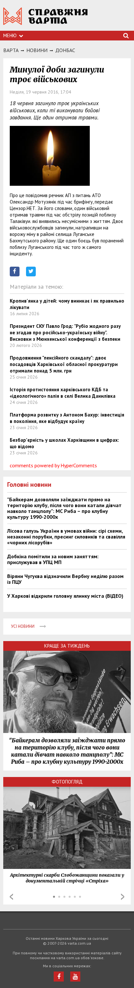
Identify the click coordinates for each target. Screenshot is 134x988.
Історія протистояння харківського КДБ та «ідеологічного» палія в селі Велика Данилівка (62, 392)
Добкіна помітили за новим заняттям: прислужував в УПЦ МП (53, 559)
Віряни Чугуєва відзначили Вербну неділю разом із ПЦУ (65, 579)
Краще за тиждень (67, 646)
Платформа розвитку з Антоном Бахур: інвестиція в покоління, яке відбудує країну (67, 418)
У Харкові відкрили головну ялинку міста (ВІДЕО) (65, 596)
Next (122, 897)
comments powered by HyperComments (53, 465)
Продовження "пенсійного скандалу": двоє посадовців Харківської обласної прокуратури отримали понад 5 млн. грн (64, 364)
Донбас (65, 50)
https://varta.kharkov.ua (45, 19)
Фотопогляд (67, 782)
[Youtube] (75, 976)
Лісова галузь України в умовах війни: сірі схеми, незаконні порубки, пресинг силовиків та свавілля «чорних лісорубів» (66, 536)
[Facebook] (59, 976)
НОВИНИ (36, 50)
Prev (11, 897)
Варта (11, 50)
